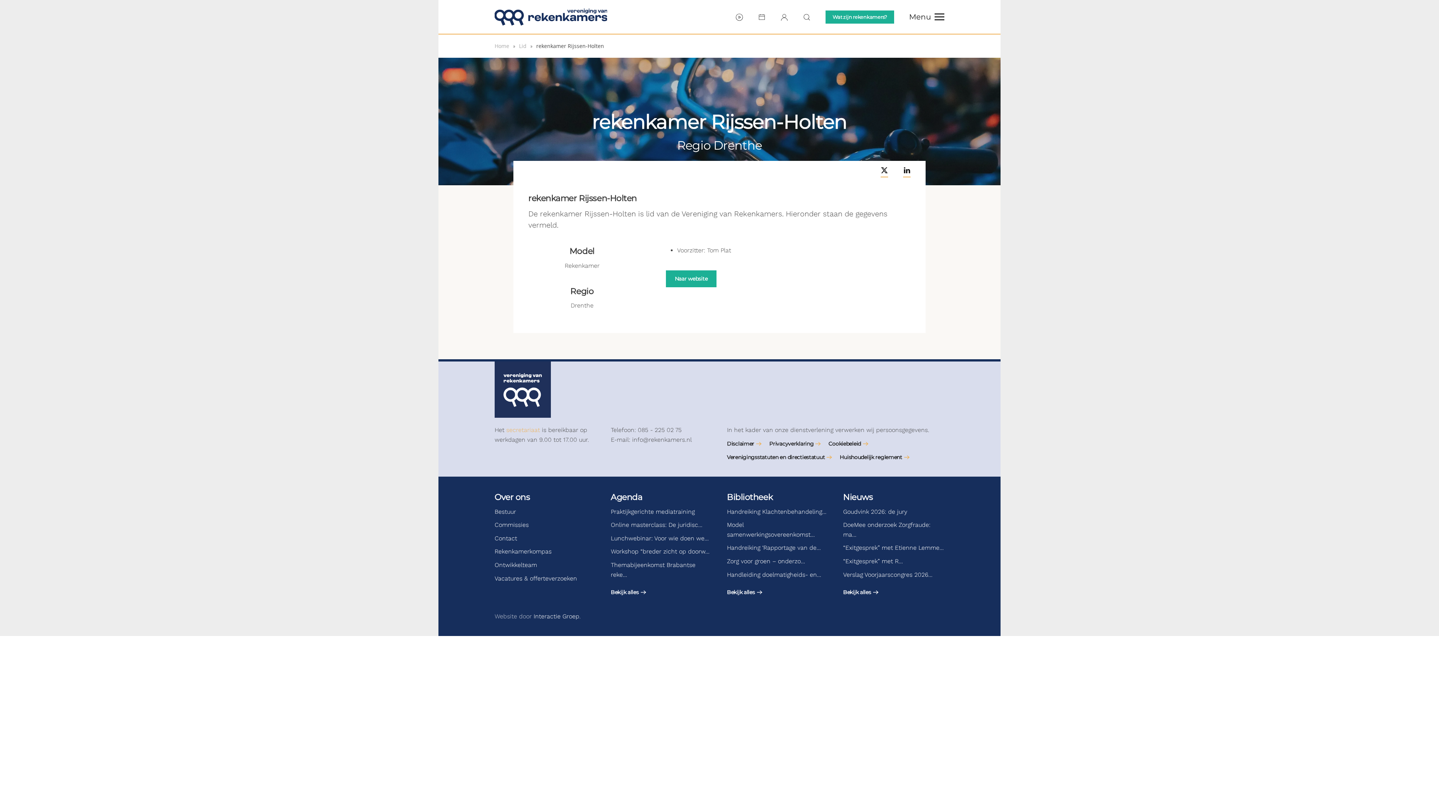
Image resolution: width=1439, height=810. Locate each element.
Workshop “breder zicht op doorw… (660, 551)
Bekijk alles (625, 592)
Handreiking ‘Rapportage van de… (774, 547)
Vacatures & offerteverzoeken (536, 578)
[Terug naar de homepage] (551, 17)
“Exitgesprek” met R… (873, 561)
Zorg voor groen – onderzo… (766, 561)
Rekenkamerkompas (523, 551)
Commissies (512, 524)
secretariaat (523, 430)
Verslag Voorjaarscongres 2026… (887, 574)
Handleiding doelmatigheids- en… (774, 574)
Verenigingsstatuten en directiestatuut (776, 457)
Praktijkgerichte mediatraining (653, 511)
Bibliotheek (750, 497)
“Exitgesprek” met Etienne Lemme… (893, 547)
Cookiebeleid (845, 443)
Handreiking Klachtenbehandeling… (776, 511)
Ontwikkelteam (516, 564)
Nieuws (858, 497)
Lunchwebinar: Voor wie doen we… (660, 538)
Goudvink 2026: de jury (875, 511)
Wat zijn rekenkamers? (860, 17)
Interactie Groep (556, 616)
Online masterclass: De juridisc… (656, 524)
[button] (926, 17)
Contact (506, 538)
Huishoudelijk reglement (871, 457)
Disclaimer (740, 443)
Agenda (626, 497)
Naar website (691, 278)
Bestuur (505, 511)
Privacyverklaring (791, 443)
